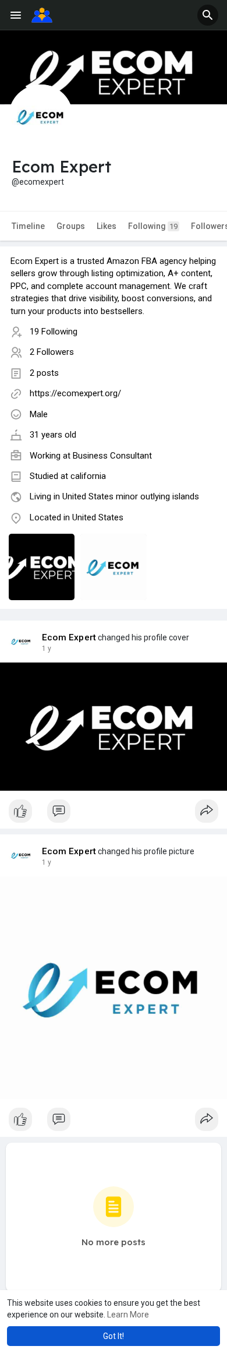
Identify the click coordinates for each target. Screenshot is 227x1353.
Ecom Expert (69, 637)
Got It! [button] (113, 1336)
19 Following (53, 331)
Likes (106, 226)
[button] (207, 15)
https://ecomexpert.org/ (75, 393)
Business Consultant (112, 455)
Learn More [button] (128, 1314)
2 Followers (52, 352)
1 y (46, 648)
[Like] (113, 814)
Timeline (28, 226)
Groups (70, 226)
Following (153, 226)
